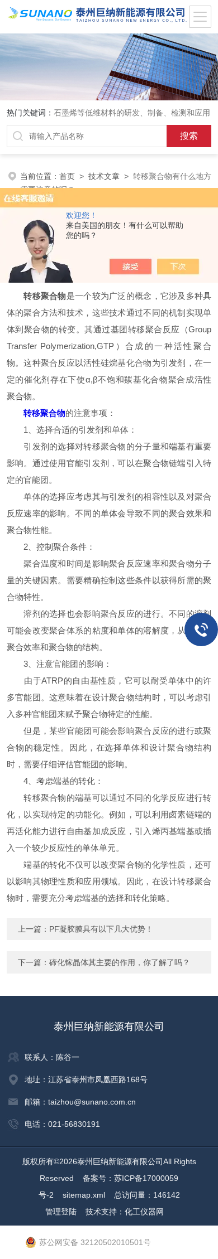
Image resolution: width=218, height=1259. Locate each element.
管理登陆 (61, 1211)
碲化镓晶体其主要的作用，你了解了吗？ (119, 962)
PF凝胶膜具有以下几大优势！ (101, 928)
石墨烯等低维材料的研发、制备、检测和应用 (132, 112)
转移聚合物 (44, 413)
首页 (67, 176)
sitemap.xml (84, 1194)
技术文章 (104, 176)
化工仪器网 (144, 1211)
